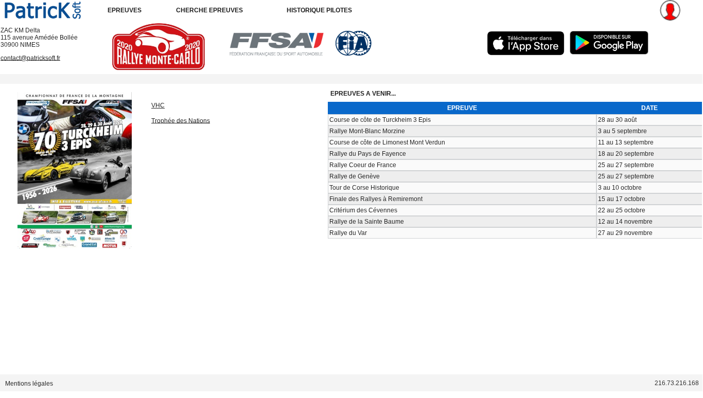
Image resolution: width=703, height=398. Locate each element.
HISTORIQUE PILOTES (319, 10)
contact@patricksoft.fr (30, 57)
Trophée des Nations (180, 120)
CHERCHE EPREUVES (209, 10)
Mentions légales (29, 383)
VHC (158, 105)
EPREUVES (125, 10)
